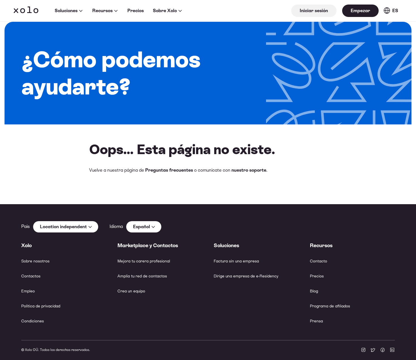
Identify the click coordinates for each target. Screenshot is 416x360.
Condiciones (32, 321)
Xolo (26, 10)
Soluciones (66, 10)
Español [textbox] (141, 226)
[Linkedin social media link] (392, 350)
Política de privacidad (40, 306)
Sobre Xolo (165, 10)
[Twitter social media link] (373, 350)
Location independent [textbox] (63, 226)
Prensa (316, 321)
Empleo (28, 291)
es (395, 10)
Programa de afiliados (330, 306)
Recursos (102, 10)
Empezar (360, 10)
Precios (135, 10)
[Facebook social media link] (382, 350)
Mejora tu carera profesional (143, 261)
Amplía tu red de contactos (142, 276)
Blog (314, 291)
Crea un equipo (131, 291)
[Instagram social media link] (363, 350)
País (25, 226)
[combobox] (65, 226)
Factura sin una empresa (236, 261)
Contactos (30, 276)
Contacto (318, 261)
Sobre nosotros (35, 261)
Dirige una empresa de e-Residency (246, 276)
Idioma (116, 226)
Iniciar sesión (314, 10)
